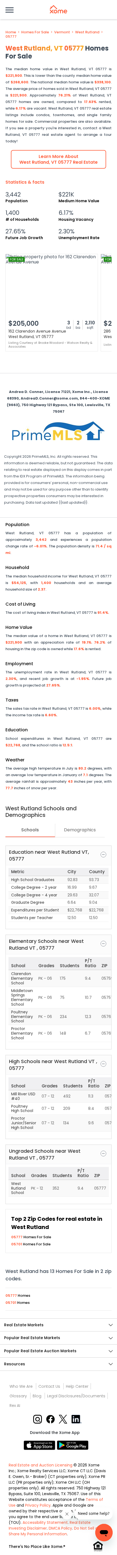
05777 (11, 36)
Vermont (62, 32)
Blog (37, 1396)
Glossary (18, 1396)
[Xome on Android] (72, 1444)
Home (10, 32)
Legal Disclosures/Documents (76, 1396)
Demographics (80, 830)
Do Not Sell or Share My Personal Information (54, 1531)
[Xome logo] (58, 9)
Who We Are (21, 1386)
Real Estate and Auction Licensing (40, 1465)
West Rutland (87, 32)
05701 (17, 1244)
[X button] (63, 1419)
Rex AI (15, 1405)
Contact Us (49, 1386)
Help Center (77, 1386)
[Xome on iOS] (40, 1444)
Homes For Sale (35, 32)
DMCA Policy (60, 1528)
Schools (30, 830)
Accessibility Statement (45, 1522)
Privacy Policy (38, 1505)
